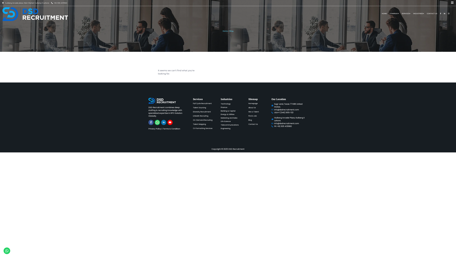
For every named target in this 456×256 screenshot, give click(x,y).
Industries (418, 13)
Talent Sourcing (199, 107)
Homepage (253, 103)
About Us (252, 107)
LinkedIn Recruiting (200, 116)
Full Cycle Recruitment (202, 103)
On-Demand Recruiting (202, 120)
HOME (384, 13)
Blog (250, 120)
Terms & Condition (171, 128)
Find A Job (252, 116)
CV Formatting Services (202, 128)
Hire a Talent (253, 112)
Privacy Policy (154, 128)
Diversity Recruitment (202, 112)
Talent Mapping (199, 124)
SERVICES (405, 13)
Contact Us (432, 13)
